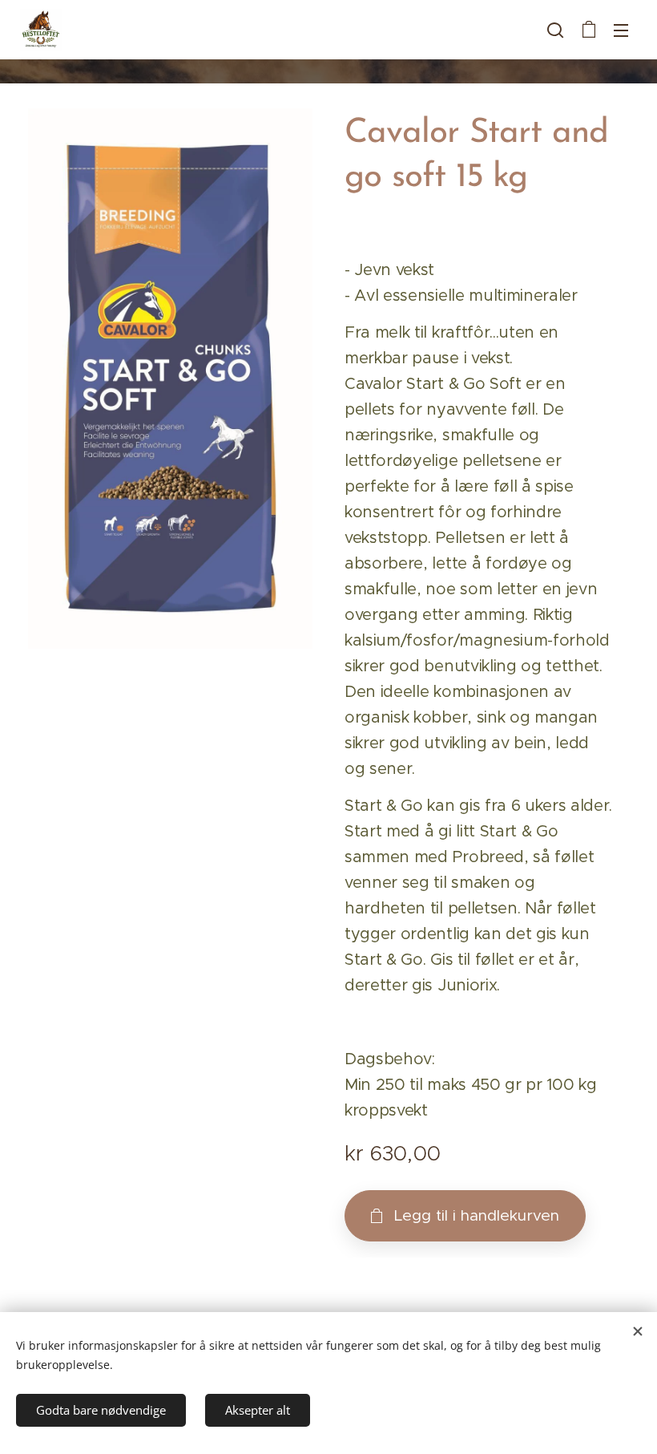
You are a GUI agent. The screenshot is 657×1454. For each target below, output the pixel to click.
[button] (555, 30)
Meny (621, 30)
